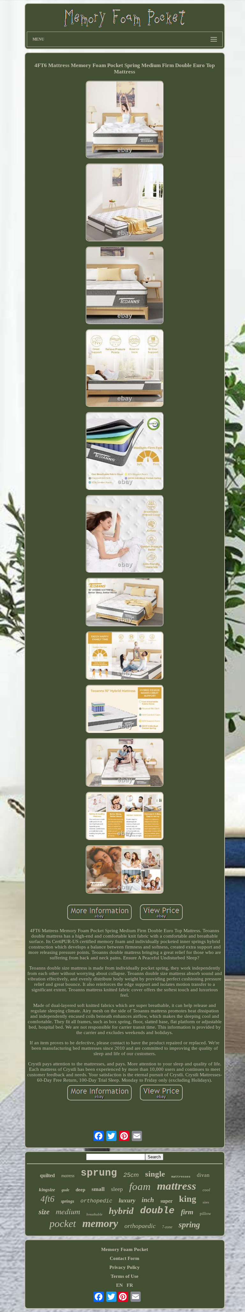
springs (67, 1201)
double (157, 1210)
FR (130, 1285)
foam (140, 1186)
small (98, 1189)
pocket (62, 1223)
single (155, 1174)
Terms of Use (124, 1276)
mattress (176, 1186)
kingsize (47, 1189)
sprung (99, 1172)
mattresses (180, 1176)
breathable (94, 1214)
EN (119, 1285)
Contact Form (124, 1258)
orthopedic (96, 1201)
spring (189, 1224)
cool (206, 1189)
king (187, 1199)
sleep (117, 1189)
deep (80, 1189)
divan (203, 1175)
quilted (47, 1175)
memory (100, 1223)
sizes (206, 1202)
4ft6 (48, 1199)
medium (68, 1211)
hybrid (121, 1211)
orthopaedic (140, 1225)
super (166, 1201)
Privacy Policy (124, 1267)
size (44, 1212)
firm (187, 1212)
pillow (205, 1213)
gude (65, 1190)
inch (148, 1200)
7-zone (167, 1227)
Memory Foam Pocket (124, 1249)
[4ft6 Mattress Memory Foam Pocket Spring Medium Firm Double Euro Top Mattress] (124, 120)
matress (67, 1175)
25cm (131, 1174)
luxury (127, 1200)
